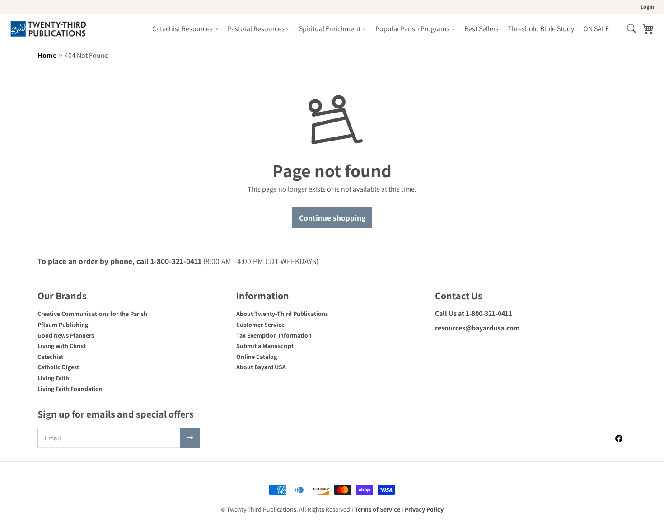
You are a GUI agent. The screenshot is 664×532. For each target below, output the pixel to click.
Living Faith (53, 378)
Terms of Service (377, 509)
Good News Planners (65, 335)
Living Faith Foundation (70, 389)
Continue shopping (332, 217)
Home (46, 55)
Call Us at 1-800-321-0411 (473, 313)
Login (647, 6)
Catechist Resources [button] (182, 28)
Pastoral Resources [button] (256, 28)
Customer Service (260, 324)
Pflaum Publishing (62, 324)
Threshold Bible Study (541, 28)
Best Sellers (481, 28)
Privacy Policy (424, 509)
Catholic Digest (58, 367)
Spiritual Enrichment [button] (329, 28)
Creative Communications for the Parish (92, 314)
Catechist (50, 357)
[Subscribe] (190, 438)
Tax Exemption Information (274, 335)
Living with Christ (61, 346)
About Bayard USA (261, 367)
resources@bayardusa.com (477, 328)
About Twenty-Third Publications (282, 314)
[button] (631, 28)
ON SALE (596, 28)
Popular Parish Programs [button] (412, 28)
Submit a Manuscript (265, 346)
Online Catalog (256, 357)
